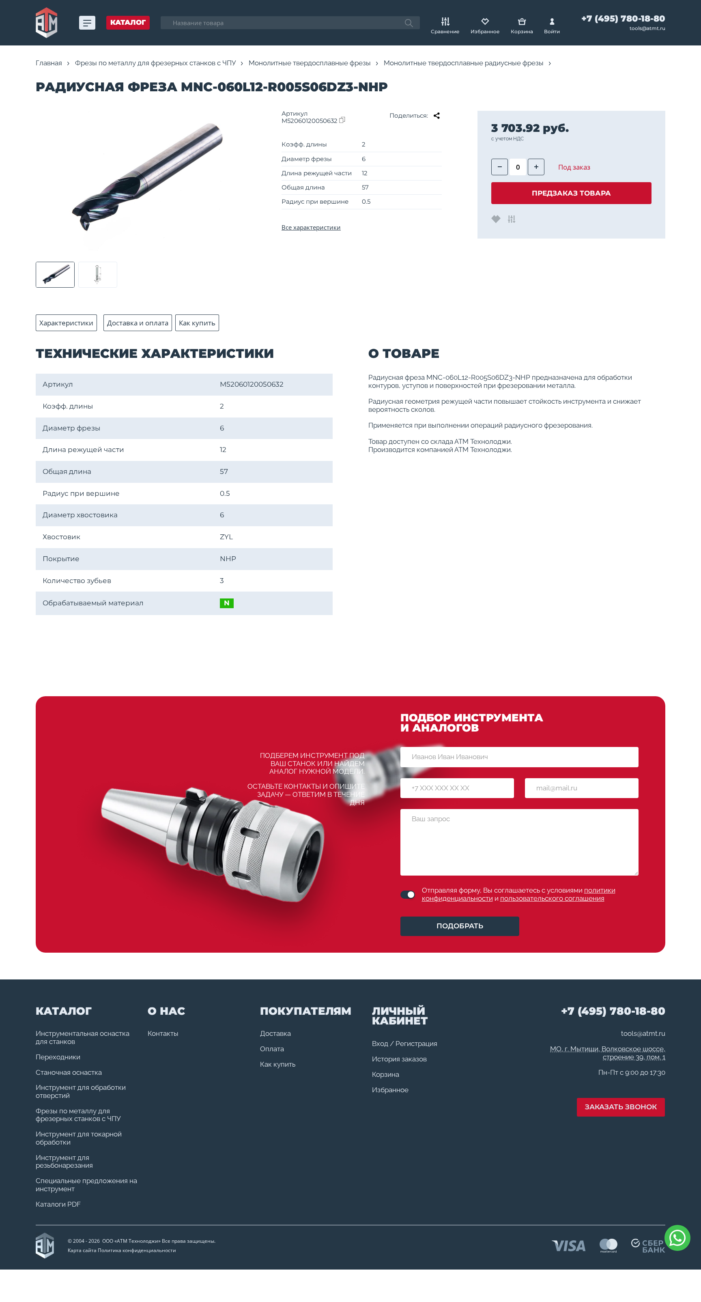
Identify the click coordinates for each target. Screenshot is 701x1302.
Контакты (163, 1033)
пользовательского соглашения (552, 898)
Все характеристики (311, 227)
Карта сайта (82, 1250)
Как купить (197, 322)
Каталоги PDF (58, 1204)
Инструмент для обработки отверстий (81, 1092)
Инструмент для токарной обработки (79, 1138)
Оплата (272, 1049)
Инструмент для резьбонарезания (64, 1162)
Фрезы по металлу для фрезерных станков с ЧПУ (78, 1115)
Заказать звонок (621, 1107)
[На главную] (47, 22)
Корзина (385, 1074)
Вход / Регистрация (404, 1044)
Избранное (390, 1090)
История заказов (399, 1059)
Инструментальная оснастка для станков (82, 1038)
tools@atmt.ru (647, 28)
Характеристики (66, 322)
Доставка (275, 1033)
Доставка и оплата (137, 322)
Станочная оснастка (69, 1072)
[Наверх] (677, 1278)
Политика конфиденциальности (137, 1250)
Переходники (58, 1057)
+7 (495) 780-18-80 (623, 19)
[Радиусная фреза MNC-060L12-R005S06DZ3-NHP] (141, 180)
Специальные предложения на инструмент (86, 1185)
